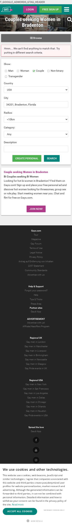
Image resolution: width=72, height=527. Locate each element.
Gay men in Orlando (36, 406)
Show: (7, 64)
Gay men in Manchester (36, 346)
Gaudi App (36, 311)
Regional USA (36, 380)
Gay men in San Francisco (36, 388)
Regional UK (36, 338)
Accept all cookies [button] (19, 511)
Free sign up (50, 9)
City (6, 97)
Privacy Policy (36, 257)
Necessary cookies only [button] (54, 510)
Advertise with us (36, 274)
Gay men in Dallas (36, 397)
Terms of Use (36, 248)
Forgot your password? (36, 290)
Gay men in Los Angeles (36, 393)
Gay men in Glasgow (36, 364)
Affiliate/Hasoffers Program (36, 326)
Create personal (26, 158)
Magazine (36, 239)
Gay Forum (36, 243)
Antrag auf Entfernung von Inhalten (36, 261)
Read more (18, 504)
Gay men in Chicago (36, 402)
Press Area (36, 304)
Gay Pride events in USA (36, 415)
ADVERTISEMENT (36, 319)
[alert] (36, 495)
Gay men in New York (36, 384)
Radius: (8, 112)
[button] (36, 521)
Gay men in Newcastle (36, 359)
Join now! (36, 208)
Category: (9, 127)
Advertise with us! (36, 322)
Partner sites (36, 308)
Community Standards (36, 270)
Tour (36, 235)
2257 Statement (36, 266)
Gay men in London (36, 342)
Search (52, 158)
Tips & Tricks (36, 299)
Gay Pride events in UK (36, 368)
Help (36, 295)
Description (10, 142)
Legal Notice (36, 252)
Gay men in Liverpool (36, 351)
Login (30, 9)
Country (8, 83)
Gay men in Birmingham (36, 355)
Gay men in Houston (36, 411)
